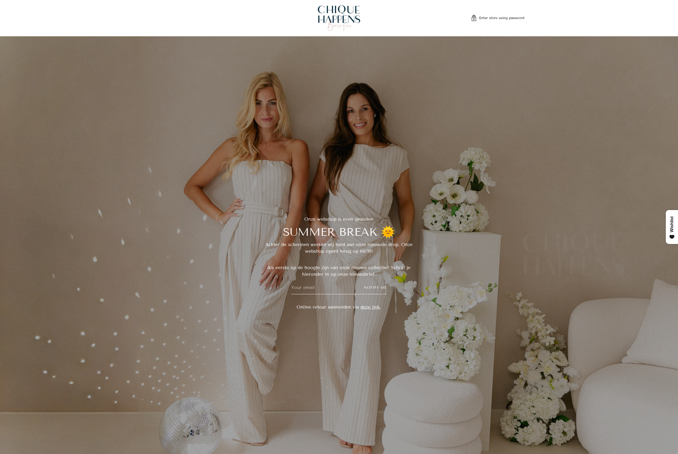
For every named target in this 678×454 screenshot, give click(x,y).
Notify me (375, 288)
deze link (370, 307)
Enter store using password (501, 18)
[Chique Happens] (339, 18)
